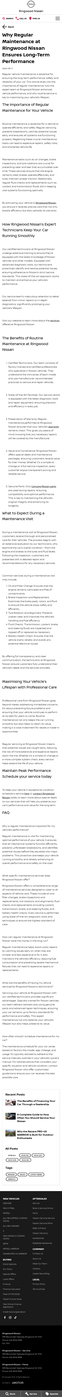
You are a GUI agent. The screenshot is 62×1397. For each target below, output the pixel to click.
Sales (22, 1174)
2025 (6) (25, 1155)
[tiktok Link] (15, 1317)
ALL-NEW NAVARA (11, 1226)
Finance (6, 1284)
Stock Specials (10, 1264)
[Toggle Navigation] (58, 18)
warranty (53, 426)
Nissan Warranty (40, 1233)
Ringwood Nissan (46, 202)
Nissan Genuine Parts (43, 1223)
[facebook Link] (5, 1317)
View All (12, 1155)
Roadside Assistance (42, 1243)
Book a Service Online (43, 1208)
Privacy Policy (39, 1284)
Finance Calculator (11, 1289)
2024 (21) (38, 1155)
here (26, 793)
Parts (35, 1213)
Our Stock (7, 1269)
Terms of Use (39, 1289)
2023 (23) (12, 1160)
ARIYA (5, 1243)
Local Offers (8, 1279)
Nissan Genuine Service (44, 1218)
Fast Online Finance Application (12, 1305)
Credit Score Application (14, 1311)
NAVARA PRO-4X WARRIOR (15, 1253)
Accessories (38, 1238)
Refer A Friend (39, 1228)
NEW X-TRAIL (9, 1208)
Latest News (36, 1174)
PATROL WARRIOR (11, 1248)
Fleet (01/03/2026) (11, 1294)
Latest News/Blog (41, 1273)
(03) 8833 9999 (15, 1340)
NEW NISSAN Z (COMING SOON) (14, 1237)
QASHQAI (7, 1203)
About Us (37, 1258)
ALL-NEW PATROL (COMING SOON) (15, 1219)
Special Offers (9, 1274)
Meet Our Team (40, 1263)
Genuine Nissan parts (43, 486)
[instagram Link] (10, 1317)
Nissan (11, 1174)
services (54, 320)
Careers (36, 1268)
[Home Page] (31, 4)
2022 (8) (25, 1160)
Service (11, 1179)
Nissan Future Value (12, 1299)
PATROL (6, 1213)
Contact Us (38, 1253)
